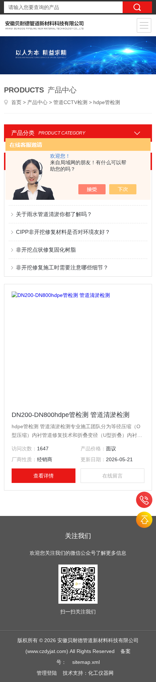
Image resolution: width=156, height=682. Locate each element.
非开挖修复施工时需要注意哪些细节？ (62, 267)
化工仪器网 (101, 673)
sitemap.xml (86, 662)
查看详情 (43, 476)
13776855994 (144, 500)
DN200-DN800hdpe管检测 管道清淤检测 (71, 414)
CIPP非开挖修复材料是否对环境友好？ (63, 232)
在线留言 (112, 476)
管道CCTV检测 (70, 102)
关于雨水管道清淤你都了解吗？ (54, 214)
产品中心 (37, 102)
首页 (16, 102)
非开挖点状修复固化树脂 (46, 250)
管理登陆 (47, 673)
